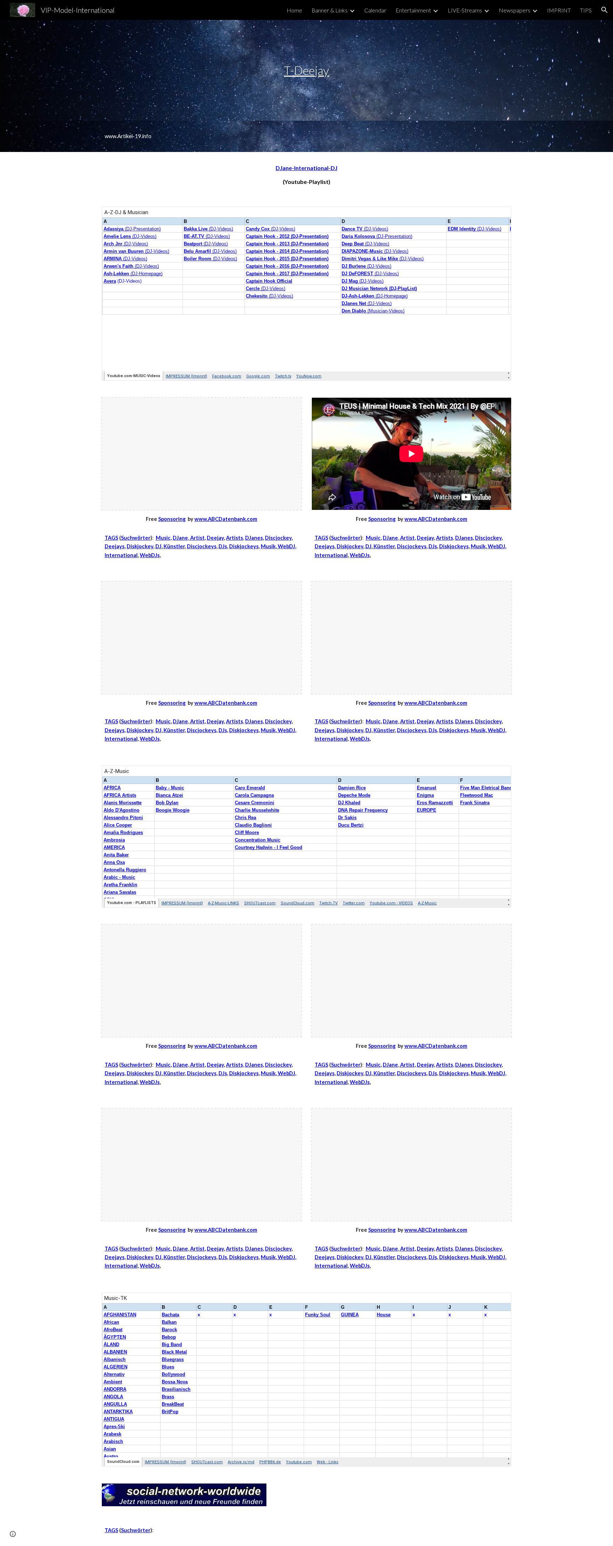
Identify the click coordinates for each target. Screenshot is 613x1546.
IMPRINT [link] (559, 10)
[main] (306, 70)
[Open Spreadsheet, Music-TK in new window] (497, 1301)
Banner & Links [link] (329, 10)
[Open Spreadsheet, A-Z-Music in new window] (497, 775)
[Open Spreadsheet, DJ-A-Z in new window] (497, 216)
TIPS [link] (586, 10)
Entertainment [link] (413, 10)
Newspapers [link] (514, 10)
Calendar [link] (375, 10)
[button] (604, 9)
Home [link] (294, 10)
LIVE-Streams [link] (465, 10)
